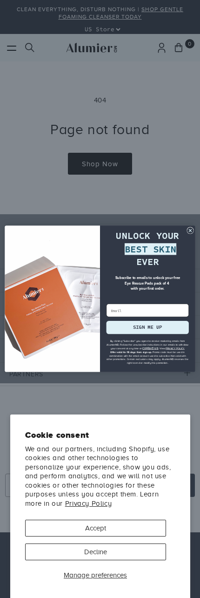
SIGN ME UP (147, 328)
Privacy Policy (88, 503)
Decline (95, 552)
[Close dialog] (190, 231)
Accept (95, 528)
